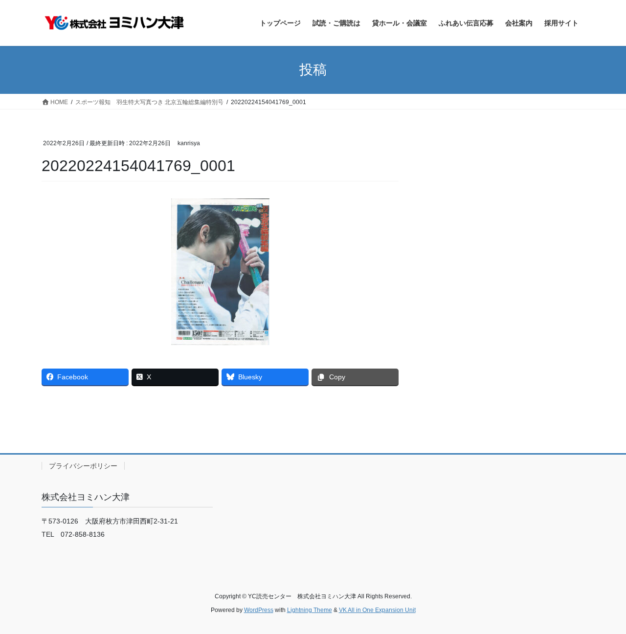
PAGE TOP (602, 606)
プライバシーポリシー (83, 466)
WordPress (258, 610)
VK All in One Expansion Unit (377, 610)
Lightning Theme (309, 610)
